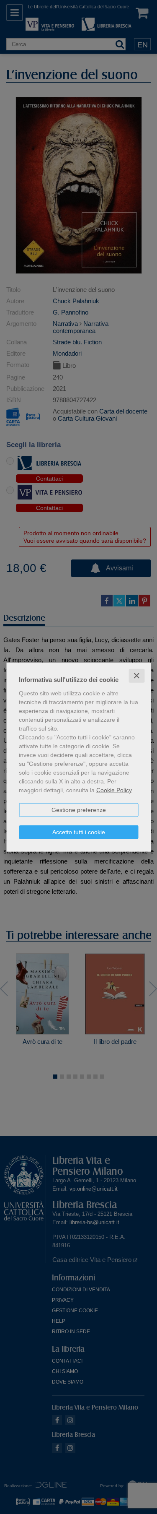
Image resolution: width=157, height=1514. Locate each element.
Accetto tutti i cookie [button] (78, 831)
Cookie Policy (113, 789)
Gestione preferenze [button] (78, 809)
